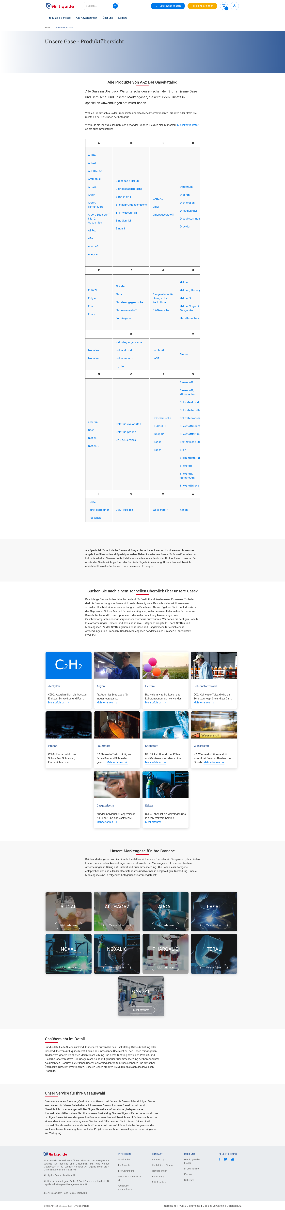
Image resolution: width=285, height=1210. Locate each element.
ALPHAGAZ (95, 171)
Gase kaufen (124, 1159)
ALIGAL (92, 155)
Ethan (91, 306)
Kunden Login (159, 1159)
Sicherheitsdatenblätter (129, 1176)
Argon (91, 194)
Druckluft (185, 226)
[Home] (55, 1153)
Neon (91, 430)
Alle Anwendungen (86, 17)
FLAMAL (121, 286)
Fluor (119, 294)
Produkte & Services (59, 17)
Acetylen (93, 254)
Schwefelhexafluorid (193, 410)
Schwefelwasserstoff (193, 418)
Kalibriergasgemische (129, 342)
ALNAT (92, 163)
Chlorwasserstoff (163, 214)
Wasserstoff (160, 509)
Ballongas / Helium (128, 180)
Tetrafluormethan (99, 509)
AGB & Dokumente (189, 1206)
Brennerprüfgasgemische (131, 204)
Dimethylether (188, 210)
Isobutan (93, 350)
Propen (157, 449)
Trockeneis (94, 517)
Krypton (121, 366)
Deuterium (186, 186)
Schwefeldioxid (189, 402)
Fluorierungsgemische (129, 302)
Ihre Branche (124, 1165)
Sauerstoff (186, 382)
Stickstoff (186, 465)
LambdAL (159, 350)
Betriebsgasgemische (129, 188)
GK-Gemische (161, 310)
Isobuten (93, 358)
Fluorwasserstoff (126, 310)
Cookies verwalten (213, 1206)
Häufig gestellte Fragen (192, 1161)
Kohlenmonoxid (125, 358)
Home (47, 28)
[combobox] (100, 6)
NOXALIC (93, 446)
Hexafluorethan (189, 318)
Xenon (184, 509)
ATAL (91, 238)
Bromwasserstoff (126, 212)
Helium (184, 282)
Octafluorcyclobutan (128, 424)
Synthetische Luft (191, 442)
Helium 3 (185, 298)
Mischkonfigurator (187, 125)
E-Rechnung (158, 1176)
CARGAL (158, 198)
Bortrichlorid (123, 196)
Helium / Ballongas (192, 290)
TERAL (92, 501)
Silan (183, 449)
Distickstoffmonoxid (192, 218)
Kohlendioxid (124, 350)
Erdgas (92, 298)
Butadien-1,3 (123, 220)
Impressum (169, 1206)
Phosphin (158, 434)
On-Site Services (126, 440)
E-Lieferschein (159, 1182)
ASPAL (92, 230)
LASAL (157, 358)
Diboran (185, 194)
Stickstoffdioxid (190, 485)
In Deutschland (192, 1168)
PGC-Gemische (162, 418)
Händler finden (159, 1170)
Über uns (108, 17)
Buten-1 (120, 228)
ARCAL (92, 186)
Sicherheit (189, 1180)
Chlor (156, 206)
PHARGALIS (160, 426)
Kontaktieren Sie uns (162, 1165)
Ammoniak (94, 178)
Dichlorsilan (187, 202)
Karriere (122, 17)
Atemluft (93, 246)
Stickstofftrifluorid (191, 434)
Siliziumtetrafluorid (192, 457)
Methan (184, 354)
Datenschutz (234, 1206)
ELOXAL (93, 290)
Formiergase (123, 318)
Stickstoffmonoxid (191, 426)
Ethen (91, 314)
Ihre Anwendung (126, 1170)
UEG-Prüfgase (124, 509)
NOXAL (92, 438)
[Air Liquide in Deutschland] (60, 6)
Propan (157, 442)
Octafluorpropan (126, 432)
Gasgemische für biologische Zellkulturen (163, 298)
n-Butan (93, 422)
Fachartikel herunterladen (125, 1187)
